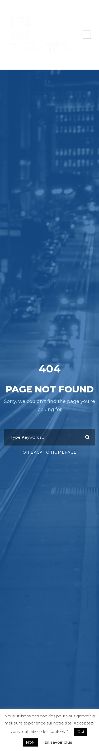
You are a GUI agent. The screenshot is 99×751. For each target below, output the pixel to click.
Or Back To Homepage (50, 452)
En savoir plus (58, 742)
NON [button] (30, 742)
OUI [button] (80, 731)
